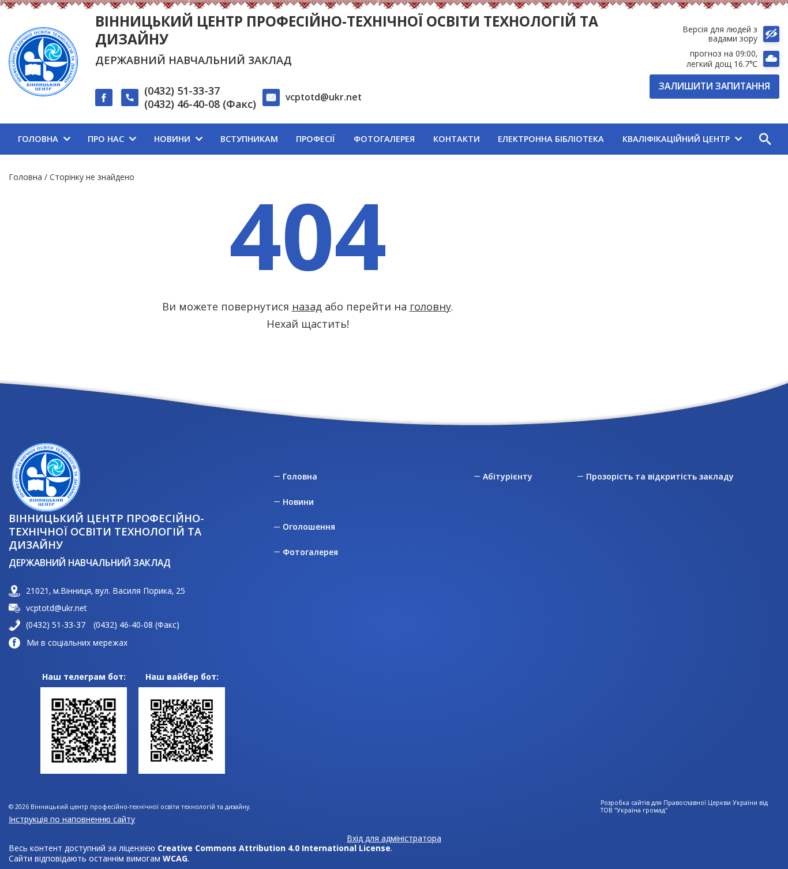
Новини (298, 502)
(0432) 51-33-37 (182, 91)
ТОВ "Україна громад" (634, 810)
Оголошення (309, 527)
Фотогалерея (310, 552)
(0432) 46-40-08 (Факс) (200, 104)
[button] (765, 139)
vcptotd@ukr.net (324, 97)
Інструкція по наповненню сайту (72, 819)
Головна (25, 176)
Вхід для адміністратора (394, 838)
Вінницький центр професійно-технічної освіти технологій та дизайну (346, 30)
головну (430, 306)
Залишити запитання (714, 86)
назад (307, 306)
